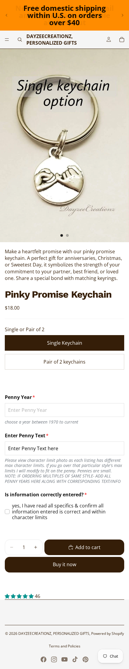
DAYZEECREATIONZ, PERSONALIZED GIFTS (53, 633)
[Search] (19, 39)
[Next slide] (122, 15)
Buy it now (64, 564)
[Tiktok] (75, 659)
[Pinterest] (85, 659)
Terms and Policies (64, 646)
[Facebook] (43, 659)
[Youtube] (64, 659)
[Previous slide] (6, 15)
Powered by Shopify (107, 633)
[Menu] (7, 39)
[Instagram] (54, 659)
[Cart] (121, 39)
